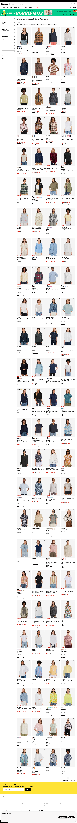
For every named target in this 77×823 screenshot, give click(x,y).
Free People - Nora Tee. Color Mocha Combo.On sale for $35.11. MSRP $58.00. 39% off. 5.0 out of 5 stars (53, 71)
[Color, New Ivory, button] (49, 378)
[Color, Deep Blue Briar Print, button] (51, 738)
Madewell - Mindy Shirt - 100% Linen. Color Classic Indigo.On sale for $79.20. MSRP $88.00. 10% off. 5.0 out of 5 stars (39, 553)
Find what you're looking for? (68, 780)
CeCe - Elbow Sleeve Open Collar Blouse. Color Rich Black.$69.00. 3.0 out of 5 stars (39, 402)
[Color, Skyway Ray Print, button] (65, 649)
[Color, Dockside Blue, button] (65, 136)
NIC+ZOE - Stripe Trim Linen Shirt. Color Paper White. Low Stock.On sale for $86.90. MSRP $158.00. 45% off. (53, 644)
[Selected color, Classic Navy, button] (47, 47)
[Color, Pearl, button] (64, 408)
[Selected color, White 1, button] (62, 136)
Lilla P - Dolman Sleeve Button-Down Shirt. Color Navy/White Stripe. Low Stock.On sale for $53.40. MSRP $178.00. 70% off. (53, 222)
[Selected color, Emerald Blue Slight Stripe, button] (62, 408)
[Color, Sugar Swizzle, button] (22, 47)
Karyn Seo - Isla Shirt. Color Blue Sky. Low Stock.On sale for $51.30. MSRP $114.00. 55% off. (24, 222)
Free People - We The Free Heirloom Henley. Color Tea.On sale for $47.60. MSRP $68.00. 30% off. (24, 161)
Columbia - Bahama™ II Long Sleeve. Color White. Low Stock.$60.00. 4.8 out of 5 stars (68, 281)
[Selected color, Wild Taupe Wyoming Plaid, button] (33, 77)
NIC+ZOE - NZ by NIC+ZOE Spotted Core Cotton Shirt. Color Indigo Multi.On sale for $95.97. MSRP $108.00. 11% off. (68, 732)
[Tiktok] (6, 796)
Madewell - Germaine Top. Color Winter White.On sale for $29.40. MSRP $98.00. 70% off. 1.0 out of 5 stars (68, 41)
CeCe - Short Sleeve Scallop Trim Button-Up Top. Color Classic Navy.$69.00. (53, 372)
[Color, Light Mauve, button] (20, 738)
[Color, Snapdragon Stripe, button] (51, 227)
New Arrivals (60, 806)
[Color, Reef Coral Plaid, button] (51, 529)
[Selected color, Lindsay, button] (33, 286)
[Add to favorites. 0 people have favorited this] (30, 28)
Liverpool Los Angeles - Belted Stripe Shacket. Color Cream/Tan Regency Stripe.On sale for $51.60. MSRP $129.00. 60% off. (39, 222)
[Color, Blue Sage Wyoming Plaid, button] (36, 77)
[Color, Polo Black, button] (36, 438)
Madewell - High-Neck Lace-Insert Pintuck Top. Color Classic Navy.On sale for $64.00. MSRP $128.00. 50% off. (24, 341)
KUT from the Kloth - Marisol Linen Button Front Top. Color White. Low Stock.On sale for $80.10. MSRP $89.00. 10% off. (68, 584)
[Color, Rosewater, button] (20, 649)
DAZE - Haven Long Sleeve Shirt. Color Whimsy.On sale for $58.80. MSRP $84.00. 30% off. (53, 251)
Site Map (41, 806)
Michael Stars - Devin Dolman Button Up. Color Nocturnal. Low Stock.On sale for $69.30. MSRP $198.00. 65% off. (24, 432)
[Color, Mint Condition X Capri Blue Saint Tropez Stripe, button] (49, 707)
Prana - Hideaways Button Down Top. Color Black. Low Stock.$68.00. (24, 372)
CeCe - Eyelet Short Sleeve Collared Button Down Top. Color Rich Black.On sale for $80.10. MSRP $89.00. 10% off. (39, 584)
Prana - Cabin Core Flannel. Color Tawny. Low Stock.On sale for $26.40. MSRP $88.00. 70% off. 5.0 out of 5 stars (39, 41)
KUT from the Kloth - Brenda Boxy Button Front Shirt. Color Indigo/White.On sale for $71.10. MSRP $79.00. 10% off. (39, 462)
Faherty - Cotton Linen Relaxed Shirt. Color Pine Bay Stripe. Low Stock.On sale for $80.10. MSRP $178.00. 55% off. (24, 614)
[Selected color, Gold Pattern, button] (18, 590)
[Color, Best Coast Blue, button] (53, 497)
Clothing (24, 24)
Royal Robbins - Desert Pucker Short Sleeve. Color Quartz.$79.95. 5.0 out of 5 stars (53, 553)
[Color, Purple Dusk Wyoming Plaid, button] (34, 77)
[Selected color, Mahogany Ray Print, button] (62, 649)
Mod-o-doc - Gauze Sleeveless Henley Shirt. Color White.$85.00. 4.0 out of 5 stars (24, 644)
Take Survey (41, 808)
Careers (4, 805)
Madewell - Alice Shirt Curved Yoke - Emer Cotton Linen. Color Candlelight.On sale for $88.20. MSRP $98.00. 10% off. (68, 673)
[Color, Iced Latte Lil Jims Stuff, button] (54, 707)
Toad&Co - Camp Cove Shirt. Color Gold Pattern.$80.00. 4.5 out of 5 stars (24, 584)
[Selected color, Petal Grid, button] (18, 136)
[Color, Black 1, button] (71, 136)
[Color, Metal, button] (49, 286)
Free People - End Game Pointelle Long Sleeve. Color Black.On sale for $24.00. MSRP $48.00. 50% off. (24, 41)
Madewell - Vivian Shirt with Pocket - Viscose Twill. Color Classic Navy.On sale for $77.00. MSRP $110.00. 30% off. (24, 523)
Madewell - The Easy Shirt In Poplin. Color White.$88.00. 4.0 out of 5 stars (24, 673)
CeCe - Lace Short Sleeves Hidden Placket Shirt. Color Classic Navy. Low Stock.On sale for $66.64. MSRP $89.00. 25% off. (53, 341)
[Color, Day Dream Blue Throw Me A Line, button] (51, 707)
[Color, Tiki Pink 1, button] (67, 136)
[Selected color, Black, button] (18, 47)
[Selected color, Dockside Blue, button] (47, 286)
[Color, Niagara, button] (40, 197)
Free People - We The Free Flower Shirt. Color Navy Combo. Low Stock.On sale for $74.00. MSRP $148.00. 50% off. (39, 492)
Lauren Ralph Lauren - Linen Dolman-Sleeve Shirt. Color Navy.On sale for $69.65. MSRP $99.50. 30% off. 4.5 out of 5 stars (39, 432)
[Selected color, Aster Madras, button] (33, 136)
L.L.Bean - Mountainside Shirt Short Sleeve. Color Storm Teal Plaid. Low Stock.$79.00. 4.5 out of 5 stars (53, 523)
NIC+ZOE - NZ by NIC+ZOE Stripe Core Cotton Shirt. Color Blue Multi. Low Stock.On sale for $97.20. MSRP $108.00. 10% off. (24, 761)
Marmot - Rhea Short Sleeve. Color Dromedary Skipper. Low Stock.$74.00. (68, 462)
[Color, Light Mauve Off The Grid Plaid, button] (22, 497)
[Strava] (9, 796)
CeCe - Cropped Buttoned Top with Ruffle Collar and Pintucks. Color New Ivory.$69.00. (68, 372)
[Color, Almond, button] (20, 468)
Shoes (59, 810)
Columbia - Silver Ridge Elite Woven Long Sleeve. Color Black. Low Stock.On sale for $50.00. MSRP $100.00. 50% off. (68, 161)
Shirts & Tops (31, 24)
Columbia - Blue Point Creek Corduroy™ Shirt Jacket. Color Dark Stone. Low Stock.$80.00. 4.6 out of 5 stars (68, 553)
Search (40, 4)
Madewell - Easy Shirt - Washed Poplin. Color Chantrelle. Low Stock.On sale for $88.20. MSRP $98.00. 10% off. (53, 673)
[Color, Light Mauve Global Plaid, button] (62, 468)
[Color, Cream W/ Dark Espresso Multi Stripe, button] (64, 347)
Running (59, 808)
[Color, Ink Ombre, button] (34, 136)
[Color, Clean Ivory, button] (62, 707)
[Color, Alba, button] (22, 378)
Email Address (7, 789)
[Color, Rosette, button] (69, 136)
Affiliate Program (42, 805)
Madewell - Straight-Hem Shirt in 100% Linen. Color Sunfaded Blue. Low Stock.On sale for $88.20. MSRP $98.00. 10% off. (24, 702)
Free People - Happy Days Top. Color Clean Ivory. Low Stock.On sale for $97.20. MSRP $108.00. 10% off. (39, 761)
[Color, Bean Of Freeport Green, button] (34, 286)
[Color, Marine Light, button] (36, 197)
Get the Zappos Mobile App (8, 806)
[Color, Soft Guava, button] (20, 378)
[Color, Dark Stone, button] (64, 136)
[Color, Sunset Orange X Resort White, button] (56, 707)
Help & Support (73, 7)
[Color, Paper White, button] (34, 257)
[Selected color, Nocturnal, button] (18, 438)
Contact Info (23, 805)
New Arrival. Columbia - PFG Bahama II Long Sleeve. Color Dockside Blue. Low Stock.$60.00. (53, 281)
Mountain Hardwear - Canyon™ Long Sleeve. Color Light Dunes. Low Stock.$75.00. (53, 492)
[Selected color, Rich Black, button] (33, 408)
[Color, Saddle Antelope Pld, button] (49, 107)
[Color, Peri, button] (20, 47)
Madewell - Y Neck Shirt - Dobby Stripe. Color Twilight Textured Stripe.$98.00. (53, 761)
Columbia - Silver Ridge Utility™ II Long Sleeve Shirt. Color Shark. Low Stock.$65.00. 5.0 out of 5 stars (39, 341)
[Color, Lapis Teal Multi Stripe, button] (54, 529)
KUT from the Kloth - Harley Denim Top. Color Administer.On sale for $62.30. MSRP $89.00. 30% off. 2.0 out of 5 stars (53, 311)
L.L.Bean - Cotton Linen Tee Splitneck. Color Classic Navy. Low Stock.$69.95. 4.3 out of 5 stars (53, 432)
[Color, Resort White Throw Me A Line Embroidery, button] (53, 707)
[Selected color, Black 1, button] (33, 197)
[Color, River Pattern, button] (22, 590)
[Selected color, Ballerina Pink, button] (33, 738)
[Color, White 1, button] (34, 197)
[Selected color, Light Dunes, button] (47, 497)
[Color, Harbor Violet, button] (49, 497)
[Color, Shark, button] (65, 559)
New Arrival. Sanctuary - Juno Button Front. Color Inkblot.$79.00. (68, 523)
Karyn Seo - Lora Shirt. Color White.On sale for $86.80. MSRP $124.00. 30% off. (39, 644)
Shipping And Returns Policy (27, 808)
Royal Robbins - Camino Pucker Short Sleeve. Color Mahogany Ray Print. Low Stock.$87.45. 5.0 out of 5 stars (68, 644)
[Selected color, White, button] (62, 286)
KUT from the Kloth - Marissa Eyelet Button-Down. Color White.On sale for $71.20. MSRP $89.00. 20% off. (53, 462)
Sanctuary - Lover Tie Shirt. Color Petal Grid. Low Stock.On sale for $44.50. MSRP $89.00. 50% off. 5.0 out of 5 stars (24, 130)
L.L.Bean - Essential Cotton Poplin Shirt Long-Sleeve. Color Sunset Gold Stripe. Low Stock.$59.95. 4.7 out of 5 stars (24, 281)
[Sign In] (71, 4)
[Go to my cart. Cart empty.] (74, 4)
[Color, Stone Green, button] (64, 167)
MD (54, 24)
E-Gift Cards (42, 810)
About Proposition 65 (25, 810)
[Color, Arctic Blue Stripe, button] (20, 286)
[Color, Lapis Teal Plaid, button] (49, 529)
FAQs (22, 803)
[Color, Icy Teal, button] (51, 497)
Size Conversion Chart (43, 803)
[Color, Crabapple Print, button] (20, 590)
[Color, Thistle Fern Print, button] (49, 738)
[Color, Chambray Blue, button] (18, 738)
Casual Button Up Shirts (41, 24)
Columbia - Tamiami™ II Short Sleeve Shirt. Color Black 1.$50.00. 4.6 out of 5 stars (39, 191)
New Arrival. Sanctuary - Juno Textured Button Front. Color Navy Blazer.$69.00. (24, 402)
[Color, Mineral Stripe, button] (49, 227)
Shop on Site (65, 14)
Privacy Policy (39, 814)
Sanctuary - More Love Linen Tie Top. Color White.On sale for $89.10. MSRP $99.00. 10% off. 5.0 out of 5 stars (39, 702)
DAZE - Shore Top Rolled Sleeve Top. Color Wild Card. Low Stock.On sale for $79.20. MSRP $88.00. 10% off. (24, 553)
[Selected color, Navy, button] (33, 438)
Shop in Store (72, 14)
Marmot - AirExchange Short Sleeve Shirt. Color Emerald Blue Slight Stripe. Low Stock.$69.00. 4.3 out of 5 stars (68, 402)
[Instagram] (3, 796)
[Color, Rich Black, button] (51, 378)
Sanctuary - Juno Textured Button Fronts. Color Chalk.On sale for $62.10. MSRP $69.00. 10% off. (39, 311)
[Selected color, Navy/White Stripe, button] (47, 227)
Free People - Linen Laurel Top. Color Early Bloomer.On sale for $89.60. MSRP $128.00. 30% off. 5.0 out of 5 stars (68, 702)
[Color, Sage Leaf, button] (49, 559)
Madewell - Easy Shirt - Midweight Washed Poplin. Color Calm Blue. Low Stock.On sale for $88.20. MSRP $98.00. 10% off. (39, 673)
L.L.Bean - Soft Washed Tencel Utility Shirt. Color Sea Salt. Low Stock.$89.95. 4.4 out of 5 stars (24, 732)
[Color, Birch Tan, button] (34, 438)
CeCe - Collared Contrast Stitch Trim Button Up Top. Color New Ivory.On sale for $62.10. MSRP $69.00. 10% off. (24, 311)
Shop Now (47, 1)
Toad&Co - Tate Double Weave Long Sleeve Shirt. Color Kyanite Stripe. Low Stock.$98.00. (68, 761)
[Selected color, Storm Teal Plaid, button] (47, 529)
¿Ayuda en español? (25, 806)
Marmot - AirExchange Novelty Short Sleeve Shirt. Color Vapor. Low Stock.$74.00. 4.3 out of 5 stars (24, 492)
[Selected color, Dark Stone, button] (62, 559)
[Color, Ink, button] (36, 257)
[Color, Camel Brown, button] (64, 559)
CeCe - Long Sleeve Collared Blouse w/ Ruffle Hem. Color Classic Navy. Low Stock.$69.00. (53, 402)
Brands (59, 803)
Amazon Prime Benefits (7, 808)
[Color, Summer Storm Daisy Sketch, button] (64, 468)
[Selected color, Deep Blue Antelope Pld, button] (47, 107)
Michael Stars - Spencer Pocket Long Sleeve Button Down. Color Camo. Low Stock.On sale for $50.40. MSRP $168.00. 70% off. (53, 191)
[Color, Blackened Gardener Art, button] (20, 497)
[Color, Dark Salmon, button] (49, 47)
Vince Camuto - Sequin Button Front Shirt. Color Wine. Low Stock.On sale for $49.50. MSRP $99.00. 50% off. (53, 161)
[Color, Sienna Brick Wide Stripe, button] (53, 529)
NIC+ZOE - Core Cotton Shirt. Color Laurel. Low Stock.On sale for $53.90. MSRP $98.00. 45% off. (39, 251)
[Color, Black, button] (20, 167)
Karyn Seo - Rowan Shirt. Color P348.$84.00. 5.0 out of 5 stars (68, 614)
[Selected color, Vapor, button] (18, 497)
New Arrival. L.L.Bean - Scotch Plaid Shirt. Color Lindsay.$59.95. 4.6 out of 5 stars (39, 281)
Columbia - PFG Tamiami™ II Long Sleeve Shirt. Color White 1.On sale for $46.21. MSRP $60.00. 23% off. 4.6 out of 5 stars (68, 130)
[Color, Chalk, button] (20, 438)
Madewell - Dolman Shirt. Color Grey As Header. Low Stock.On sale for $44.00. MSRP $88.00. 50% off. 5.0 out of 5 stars (68, 100)
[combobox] (23, 4)
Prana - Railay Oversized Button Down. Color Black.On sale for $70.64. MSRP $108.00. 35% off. (24, 462)
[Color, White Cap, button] (42, 197)
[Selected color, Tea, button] (18, 167)
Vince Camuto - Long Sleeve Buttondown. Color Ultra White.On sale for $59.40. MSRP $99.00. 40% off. (68, 251)
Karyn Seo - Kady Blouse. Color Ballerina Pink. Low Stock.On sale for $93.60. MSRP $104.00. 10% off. (39, 732)
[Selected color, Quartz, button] (47, 559)
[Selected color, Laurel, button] (33, 257)
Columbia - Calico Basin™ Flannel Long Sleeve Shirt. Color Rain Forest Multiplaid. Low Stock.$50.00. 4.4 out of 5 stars (24, 191)
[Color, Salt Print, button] (23, 590)
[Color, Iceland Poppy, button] (34, 768)
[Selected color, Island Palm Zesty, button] (47, 707)
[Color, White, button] (51, 47)
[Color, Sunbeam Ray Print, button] (64, 649)
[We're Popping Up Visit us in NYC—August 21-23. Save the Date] (38, 12)
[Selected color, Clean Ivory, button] (33, 768)
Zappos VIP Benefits (7, 810)
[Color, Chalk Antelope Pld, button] (51, 107)
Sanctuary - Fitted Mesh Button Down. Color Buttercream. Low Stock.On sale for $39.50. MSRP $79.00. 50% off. (24, 100)
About (4, 803)
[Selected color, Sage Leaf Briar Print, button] (47, 738)
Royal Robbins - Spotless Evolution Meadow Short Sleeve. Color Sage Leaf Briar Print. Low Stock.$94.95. (53, 732)
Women (49, 24)
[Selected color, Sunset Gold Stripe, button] (18, 286)
